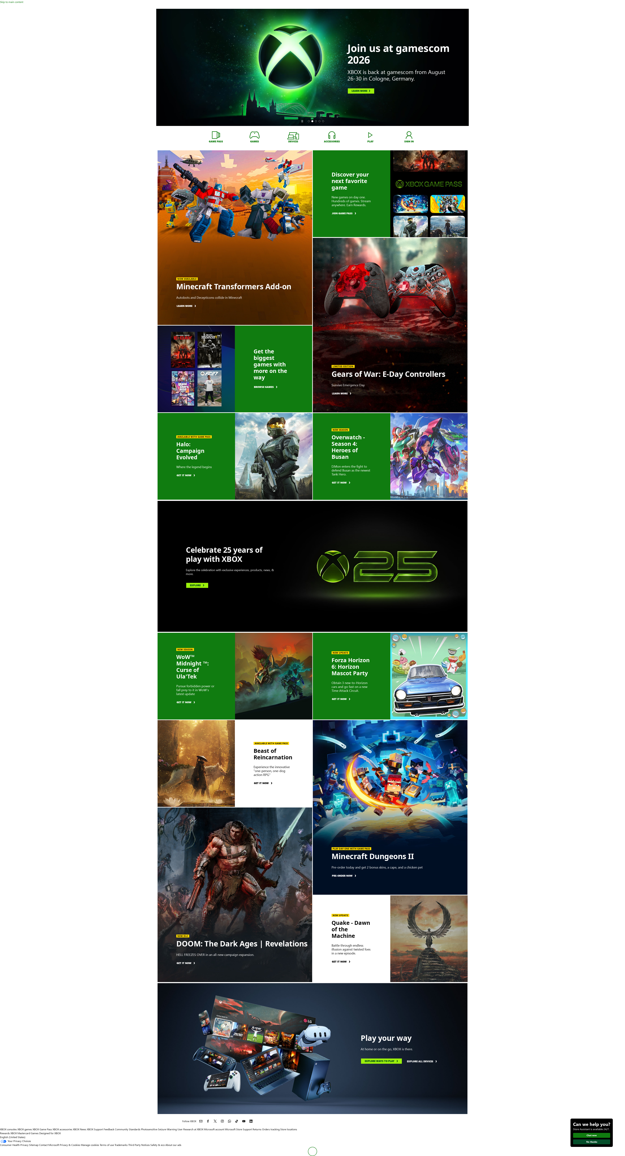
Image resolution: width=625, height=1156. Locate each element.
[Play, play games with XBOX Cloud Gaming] (370, 135)
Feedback (109, 1129)
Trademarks (121, 1145)
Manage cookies (90, 1145)
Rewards (5, 1133)
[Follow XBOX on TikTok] (236, 1121)
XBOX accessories (62, 1129)
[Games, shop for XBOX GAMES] (254, 135)
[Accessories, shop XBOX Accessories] (332, 135)
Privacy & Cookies (70, 1145)
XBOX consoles (8, 1129)
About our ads (173, 1145)
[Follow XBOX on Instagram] (222, 1121)
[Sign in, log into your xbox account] (409, 135)
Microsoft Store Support (238, 1129)
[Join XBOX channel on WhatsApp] (229, 1121)
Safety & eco (157, 1145)
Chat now (592, 1135)
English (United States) (12, 1137)
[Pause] (302, 121)
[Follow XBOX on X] (215, 1121)
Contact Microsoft (49, 1145)
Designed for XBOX (50, 1133)
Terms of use (107, 1145)
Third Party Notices (139, 1145)
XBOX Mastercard (20, 1133)
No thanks (591, 1141)
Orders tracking (271, 1129)
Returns (257, 1129)
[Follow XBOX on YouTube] (243, 1121)
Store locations (288, 1129)
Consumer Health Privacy (14, 1145)
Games (35, 1133)
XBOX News (79, 1129)
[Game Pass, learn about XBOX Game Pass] (216, 135)
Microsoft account (214, 1129)
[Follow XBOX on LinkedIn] (251, 1121)
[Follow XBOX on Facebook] (208, 1121)
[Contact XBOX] (200, 1121)
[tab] (309, 121)
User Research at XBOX (190, 1129)
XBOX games (24, 1129)
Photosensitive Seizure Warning (159, 1129)
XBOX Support (95, 1129)
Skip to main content (11, 2)
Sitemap (33, 1145)
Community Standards (127, 1129)
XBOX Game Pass (42, 1129)
